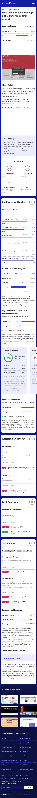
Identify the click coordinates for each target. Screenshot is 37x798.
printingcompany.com (8, 751)
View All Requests (19, 287)
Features (10, 775)
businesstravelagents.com (9, 756)
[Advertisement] (18, 49)
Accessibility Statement (9, 778)
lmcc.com (23, 760)
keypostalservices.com (27, 769)
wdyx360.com (24, 765)
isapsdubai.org (6, 769)
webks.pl (4, 765)
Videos (3, 775)
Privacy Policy (5, 781)
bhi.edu (3, 738)
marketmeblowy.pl (26, 738)
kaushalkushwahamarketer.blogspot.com (9, 760)
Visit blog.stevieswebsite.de (14, 107)
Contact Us (19, 775)
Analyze (28, 787)
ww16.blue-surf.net (26, 756)
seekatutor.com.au (7, 743)
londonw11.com (25, 747)
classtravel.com (6, 747)
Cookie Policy (16, 781)
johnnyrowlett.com (26, 743)
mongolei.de (24, 751)
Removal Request (24, 778)
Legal (26, 775)
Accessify (8, 3)
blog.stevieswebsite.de (11, 9)
